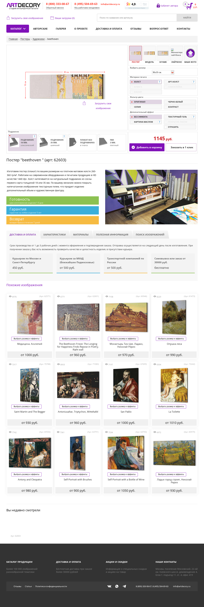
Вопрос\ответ (159, 28)
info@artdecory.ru (110, 4)
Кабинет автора (169, 5)
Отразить (173, 127)
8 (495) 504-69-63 (85, 4)
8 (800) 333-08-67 (57, 4)
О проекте (80, 28)
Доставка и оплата (109, 28)
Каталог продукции (19, 561)
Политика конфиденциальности (51, 586)
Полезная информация (112, 234)
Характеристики (54, 234)
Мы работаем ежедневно (87, 7)
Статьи (28, 586)
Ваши (65, 18)
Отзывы (135, 28)
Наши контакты (166, 561)
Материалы (81, 234)
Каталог (16, 28)
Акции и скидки (116, 561)
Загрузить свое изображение (27, 18)
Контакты (183, 28)
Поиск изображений (150, 234)
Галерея (61, 28)
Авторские (40, 28)
